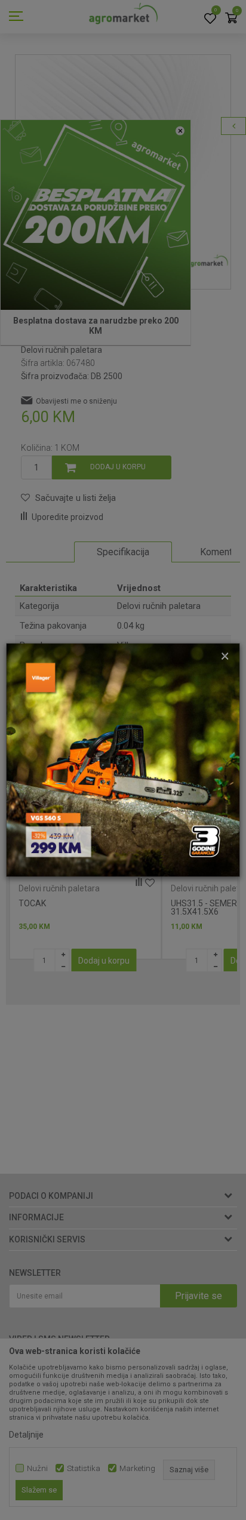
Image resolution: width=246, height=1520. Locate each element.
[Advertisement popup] (123, 759)
